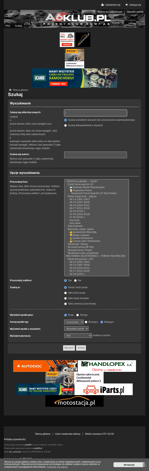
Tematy (83, 315)
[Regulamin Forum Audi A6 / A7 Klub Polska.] (97, 193)
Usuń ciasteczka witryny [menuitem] (67, 434)
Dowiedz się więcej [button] (57, 467)
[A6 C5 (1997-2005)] (97, 202)
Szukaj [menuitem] (18, 25)
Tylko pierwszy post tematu (81, 303)
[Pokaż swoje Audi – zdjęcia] (97, 196)
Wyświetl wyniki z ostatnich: (25, 329)
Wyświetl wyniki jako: (21, 315)
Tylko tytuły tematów (78, 298)
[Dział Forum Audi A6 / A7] (97, 184)
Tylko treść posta (76, 292)
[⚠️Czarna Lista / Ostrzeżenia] (97, 241)
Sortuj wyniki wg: (19, 322)
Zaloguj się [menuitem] (135, 4)
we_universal (15, 452)
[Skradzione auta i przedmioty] (97, 253)
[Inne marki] (97, 223)
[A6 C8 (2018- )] (97, 211)
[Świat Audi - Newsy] (97, 244)
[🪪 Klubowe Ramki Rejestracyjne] (97, 187)
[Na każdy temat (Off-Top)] (97, 247)
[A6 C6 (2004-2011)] (97, 205)
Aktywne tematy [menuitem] (135, 11)
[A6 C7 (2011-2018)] (97, 208)
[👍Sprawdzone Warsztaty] (97, 232)
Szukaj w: (15, 287)
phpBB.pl (38, 448)
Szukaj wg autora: (19, 154)
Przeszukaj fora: (19, 181)
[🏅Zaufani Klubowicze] (97, 238)
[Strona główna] (74, 18)
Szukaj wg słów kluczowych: (25, 112)
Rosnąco (93, 322)
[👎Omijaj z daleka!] (97, 235)
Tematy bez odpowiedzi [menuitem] (109, 11)
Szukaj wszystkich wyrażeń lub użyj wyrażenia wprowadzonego (101, 120)
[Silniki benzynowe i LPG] (97, 259)
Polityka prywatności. (15, 439)
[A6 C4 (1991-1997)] (97, 199)
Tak (69, 280)
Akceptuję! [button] (129, 465)
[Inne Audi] (97, 220)
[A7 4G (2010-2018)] (97, 214)
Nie (79, 280)
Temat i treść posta (77, 287)
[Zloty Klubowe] (97, 226)
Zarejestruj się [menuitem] (113, 4)
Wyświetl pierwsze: (20, 336)
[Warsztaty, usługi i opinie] (97, 229)
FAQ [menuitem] (8, 25)
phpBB (28, 445)
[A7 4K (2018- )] (97, 217)
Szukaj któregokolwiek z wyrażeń (85, 125)
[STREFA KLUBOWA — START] (97, 181)
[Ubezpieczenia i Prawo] (97, 250)
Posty (70, 315)
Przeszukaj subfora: (21, 280)
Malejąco (109, 322)
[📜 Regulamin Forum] (97, 190)
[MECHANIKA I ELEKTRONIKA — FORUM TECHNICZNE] (97, 256)
